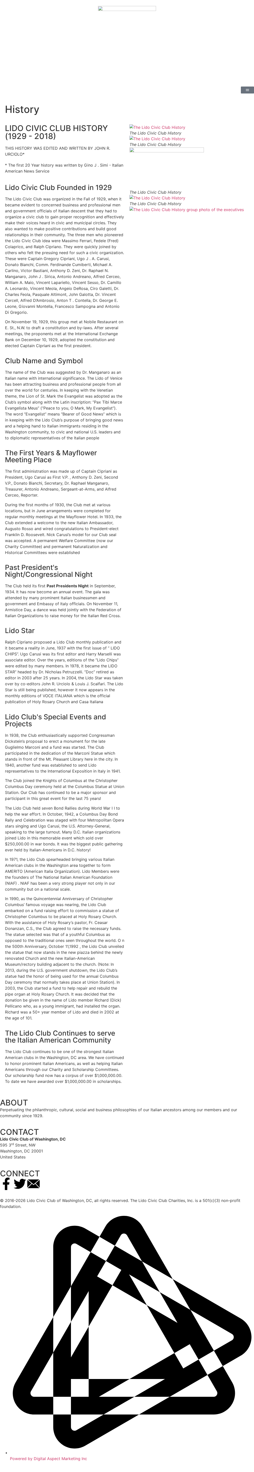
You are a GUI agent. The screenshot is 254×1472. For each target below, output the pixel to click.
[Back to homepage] (127, 43)
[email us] (33, 1184)
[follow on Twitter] (20, 1184)
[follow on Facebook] (6, 1184)
